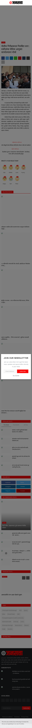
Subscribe (23, 371)
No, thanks (16, 375)
